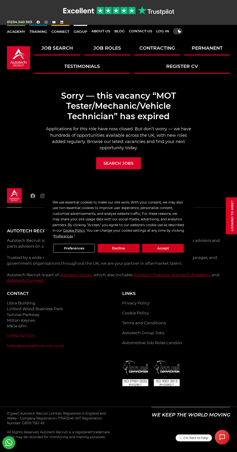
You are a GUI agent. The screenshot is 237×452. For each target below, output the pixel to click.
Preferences (74, 248)
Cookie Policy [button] (74, 230)
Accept (163, 248)
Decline (118, 248)
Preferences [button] (63, 236)
